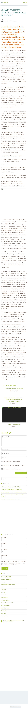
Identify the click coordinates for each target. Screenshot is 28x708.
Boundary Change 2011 (6, 576)
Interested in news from (6, 561)
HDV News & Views (5, 605)
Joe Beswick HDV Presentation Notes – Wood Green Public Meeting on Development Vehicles (14, 399)
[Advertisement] (14, 517)
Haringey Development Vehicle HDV (14, 388)
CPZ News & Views (5, 600)
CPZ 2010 (3, 592)
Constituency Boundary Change (8, 584)
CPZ (2, 587)
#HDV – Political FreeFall (14, 424)
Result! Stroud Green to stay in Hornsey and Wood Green (13, 492)
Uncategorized (4, 616)
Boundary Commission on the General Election (11, 499)
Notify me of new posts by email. (12, 469)
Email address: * (4, 549)
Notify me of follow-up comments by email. (15, 465)
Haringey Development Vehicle (10, 22)
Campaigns (3, 581)
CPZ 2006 (3, 589)
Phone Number (4, 555)
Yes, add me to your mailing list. (11, 461)
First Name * (3, 537)
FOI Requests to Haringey (13, 621)
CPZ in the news (4, 597)
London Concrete (5, 608)
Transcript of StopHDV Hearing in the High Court (11, 489)
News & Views (4, 610)
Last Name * (3, 543)
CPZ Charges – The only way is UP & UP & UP (10, 486)
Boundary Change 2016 (6, 579)
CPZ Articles (4, 595)
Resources (3, 613)
